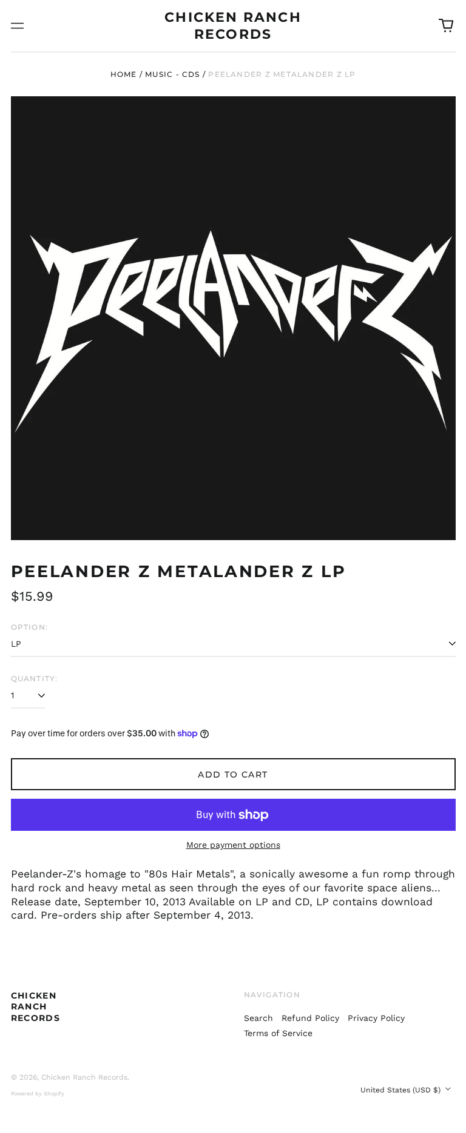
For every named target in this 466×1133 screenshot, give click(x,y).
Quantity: (34, 678)
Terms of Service (278, 1033)
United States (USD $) (401, 1090)
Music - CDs (172, 74)
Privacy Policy (376, 1018)
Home (123, 74)
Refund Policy (310, 1018)
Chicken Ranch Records (36, 1006)
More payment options (233, 845)
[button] (446, 26)
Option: (30, 627)
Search (258, 1018)
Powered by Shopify (37, 1094)
